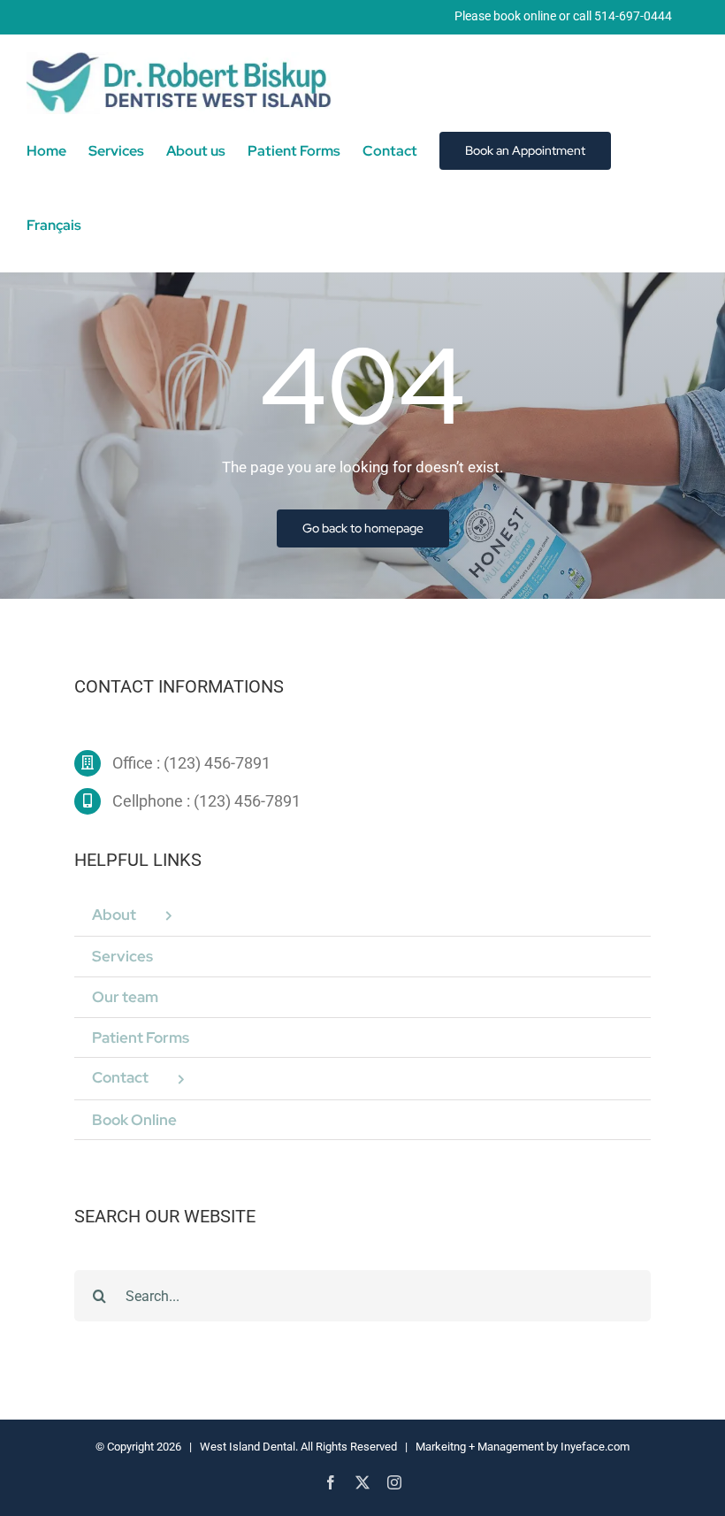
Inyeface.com (595, 1446)
